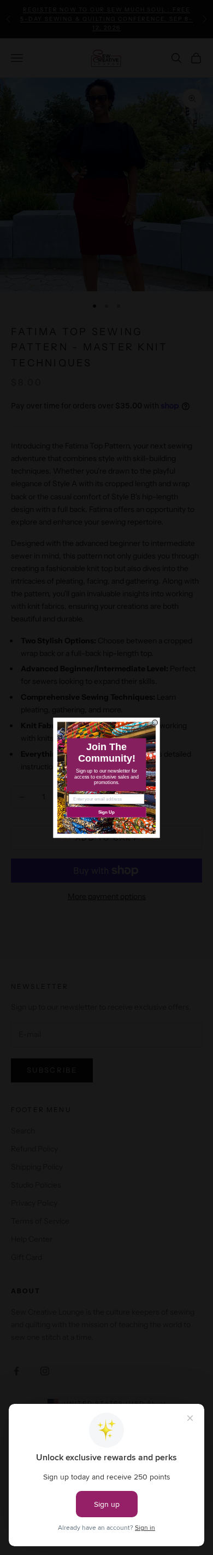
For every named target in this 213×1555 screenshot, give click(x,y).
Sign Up (106, 811)
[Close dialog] (155, 722)
